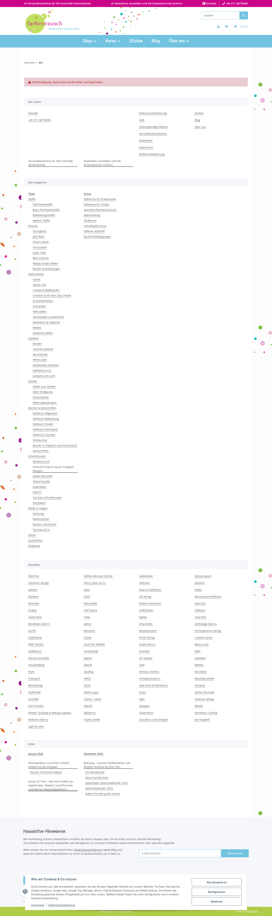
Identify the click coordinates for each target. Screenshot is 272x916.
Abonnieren (234, 853)
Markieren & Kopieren (46, 322)
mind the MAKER (94, 644)
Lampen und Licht (44, 376)
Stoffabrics (35, 651)
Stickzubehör (41, 397)
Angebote (34, 545)
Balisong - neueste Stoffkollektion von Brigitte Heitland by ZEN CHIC (107, 765)
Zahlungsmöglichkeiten (153, 127)
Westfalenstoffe (204, 678)
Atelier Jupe (91, 692)
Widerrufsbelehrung (151, 154)
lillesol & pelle (41, 481)
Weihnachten (41, 519)
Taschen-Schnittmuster (47, 497)
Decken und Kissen (44, 524)
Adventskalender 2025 (99, 788)
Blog (156, 41)
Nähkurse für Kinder (96, 204)
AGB (141, 120)
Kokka (198, 589)
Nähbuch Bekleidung (46, 418)
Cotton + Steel (92, 699)
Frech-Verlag (147, 637)
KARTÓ (37, 492)
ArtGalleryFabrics (149, 678)
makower (200, 658)
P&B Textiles (35, 644)
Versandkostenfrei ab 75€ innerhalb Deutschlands (59, 3)
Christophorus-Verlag (208, 630)
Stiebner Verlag (204, 699)
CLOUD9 (33, 699)
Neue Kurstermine (96, 777)
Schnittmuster (37, 456)
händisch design (38, 583)
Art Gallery (145, 658)
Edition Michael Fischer (98, 576)
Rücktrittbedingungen (97, 236)
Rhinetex (33, 603)
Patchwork (39, 503)
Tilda (87, 617)
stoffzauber (146, 610)
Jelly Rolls (38, 236)
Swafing (88, 671)
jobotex (32, 589)
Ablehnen (217, 901)
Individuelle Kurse (95, 226)
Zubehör (33, 338)
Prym (31, 671)
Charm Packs (41, 242)
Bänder (37, 343)
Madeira (33, 596)
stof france (90, 610)
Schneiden (39, 306)
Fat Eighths (39, 231)
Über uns (200, 127)
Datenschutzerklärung (61, 905)
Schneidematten (43, 301)
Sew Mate (201, 671)
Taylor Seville (92, 719)
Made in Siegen (38, 508)
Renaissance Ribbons (208, 596)
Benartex (89, 630)
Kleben (37, 327)
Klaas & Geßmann (150, 589)
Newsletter (146, 140)
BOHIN (199, 706)
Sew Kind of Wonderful (153, 685)
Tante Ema (34, 617)
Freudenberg (36, 665)
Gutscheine (35, 540)
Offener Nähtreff (94, 231)
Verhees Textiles (149, 671)
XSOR (87, 685)
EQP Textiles (35, 706)
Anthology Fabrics (206, 624)
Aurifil (32, 630)
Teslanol (200, 685)
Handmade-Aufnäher (46, 365)
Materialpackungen (45, 402)
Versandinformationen (153, 133)
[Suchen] (243, 15)
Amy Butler (146, 624)
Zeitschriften (40, 451)
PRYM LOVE (40, 359)
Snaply (32, 610)
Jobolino (200, 583)
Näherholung (92, 215)
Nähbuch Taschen (44, 434)
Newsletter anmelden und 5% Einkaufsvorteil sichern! (148, 3)
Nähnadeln (40, 311)
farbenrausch (41, 461)
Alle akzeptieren (216, 882)
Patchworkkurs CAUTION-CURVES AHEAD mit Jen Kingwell (48, 765)
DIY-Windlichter (95, 772)
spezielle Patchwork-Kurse (100, 209)
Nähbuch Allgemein (45, 413)
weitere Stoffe (41, 220)
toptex (143, 617)
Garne (36, 279)
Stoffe (32, 199)
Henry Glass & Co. (95, 583)
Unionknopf (91, 651)
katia (87, 589)
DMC (198, 651)
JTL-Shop (252, 911)
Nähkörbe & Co (42, 370)
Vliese (32, 535)
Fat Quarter (40, 247)
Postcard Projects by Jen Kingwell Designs (53, 469)
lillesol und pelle (38, 658)
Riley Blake (90, 603)
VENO (87, 678)
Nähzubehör (36, 274)
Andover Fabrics (38, 719)
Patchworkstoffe (43, 204)
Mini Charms (41, 258)
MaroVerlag (35, 685)
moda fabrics (147, 644)
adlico (87, 624)
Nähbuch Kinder (43, 424)
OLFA (87, 596)
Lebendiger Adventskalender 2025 (106, 783)
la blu (142, 692)
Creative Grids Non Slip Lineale (52, 295)
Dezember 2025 (93, 753)
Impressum (37, 905)
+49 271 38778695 (236, 3)
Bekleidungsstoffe (44, 215)
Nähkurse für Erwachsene (100, 199)
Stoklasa (200, 610)
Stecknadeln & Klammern (48, 317)
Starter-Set (39, 284)
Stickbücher (40, 440)
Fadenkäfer (40, 487)
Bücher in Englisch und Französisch (55, 445)
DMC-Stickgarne (43, 392)
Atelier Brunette (43, 476)
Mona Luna (202, 644)
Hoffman (144, 583)
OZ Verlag (145, 596)
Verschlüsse (40, 354)
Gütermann (146, 712)
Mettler (199, 665)
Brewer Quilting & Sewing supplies (49, 712)
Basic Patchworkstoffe (46, 209)
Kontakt (210, 3)
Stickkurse (90, 220)
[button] (218, 26)
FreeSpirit (34, 678)
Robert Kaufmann (150, 603)
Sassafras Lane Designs (153, 719)
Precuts (33, 226)
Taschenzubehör (43, 349)
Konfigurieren (216, 891)
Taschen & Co (41, 529)
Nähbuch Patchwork (45, 429)
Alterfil (88, 665)
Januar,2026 (35, 753)
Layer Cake (39, 252)
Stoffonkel (34, 692)
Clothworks (35, 637)
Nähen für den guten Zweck (102, 793)
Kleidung (38, 513)
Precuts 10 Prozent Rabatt (46, 772)
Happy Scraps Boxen (45, 263)
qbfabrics (90, 712)
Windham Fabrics (39, 624)
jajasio (88, 658)
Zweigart (144, 706)
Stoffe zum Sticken (44, 386)
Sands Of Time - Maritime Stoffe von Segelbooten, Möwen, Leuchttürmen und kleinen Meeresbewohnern (50, 785)
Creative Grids (203, 637)
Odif (142, 665)
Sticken (136, 41)
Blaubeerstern (148, 630)
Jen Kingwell (202, 719)
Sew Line (200, 603)
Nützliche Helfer (43, 333)
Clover (88, 637)
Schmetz (144, 651)
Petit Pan (33, 576)
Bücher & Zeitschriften (42, 408)
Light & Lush (36, 726)
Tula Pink (200, 617)
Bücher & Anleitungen (46, 268)
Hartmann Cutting (206, 712)
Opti (142, 699)
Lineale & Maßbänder (46, 290)
